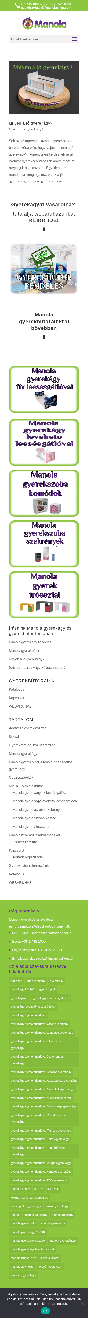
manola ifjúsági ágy (23, 1258)
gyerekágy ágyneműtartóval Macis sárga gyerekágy (44, 1106)
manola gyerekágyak (63, 1240)
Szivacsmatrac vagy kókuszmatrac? (37, 667)
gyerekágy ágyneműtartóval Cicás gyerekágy (39, 1024)
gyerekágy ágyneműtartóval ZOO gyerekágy (39, 1180)
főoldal (14, 737)
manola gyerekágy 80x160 (28, 1240)
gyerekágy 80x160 (22, 989)
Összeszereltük (21, 777)
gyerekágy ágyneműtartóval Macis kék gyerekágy (42, 1089)
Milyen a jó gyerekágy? (31, 123)
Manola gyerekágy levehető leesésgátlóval (44, 801)
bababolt (16, 981)
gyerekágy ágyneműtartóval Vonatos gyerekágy (41, 1171)
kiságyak (53, 1189)
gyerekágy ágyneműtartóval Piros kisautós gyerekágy (38, 1119)
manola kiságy (49, 1258)
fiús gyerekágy (36, 981)
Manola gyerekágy (23, 754)
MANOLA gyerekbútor (26, 786)
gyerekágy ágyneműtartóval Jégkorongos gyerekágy (37, 1060)
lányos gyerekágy (57, 1206)
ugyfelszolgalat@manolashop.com (49, 958)
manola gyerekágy (53, 1223)
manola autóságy (36, 1215)
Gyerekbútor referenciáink (29, 866)
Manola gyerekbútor (24, 650)
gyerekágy (56, 981)
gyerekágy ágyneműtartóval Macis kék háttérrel (41, 1098)
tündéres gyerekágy (23, 1275)
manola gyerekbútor (23, 1223)
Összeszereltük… (26, 842)
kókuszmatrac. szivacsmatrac (29, 1197)
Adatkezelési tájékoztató (27, 728)
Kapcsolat (16, 698)
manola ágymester (22, 1266)
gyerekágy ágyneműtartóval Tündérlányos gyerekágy (38, 1151)
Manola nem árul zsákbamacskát (34, 835)
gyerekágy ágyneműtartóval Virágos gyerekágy (41, 1163)
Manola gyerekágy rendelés (30, 642)
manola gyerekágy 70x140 (28, 1232)
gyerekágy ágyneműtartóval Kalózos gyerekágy (41, 1072)
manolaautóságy (62, 1215)
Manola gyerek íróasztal (30, 827)
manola (15, 1215)
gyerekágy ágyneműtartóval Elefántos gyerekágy (42, 1032)
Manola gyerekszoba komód (34, 818)
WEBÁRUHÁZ (20, 706)
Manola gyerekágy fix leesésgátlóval (40, 793)
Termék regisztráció (27, 857)
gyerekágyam (19, 998)
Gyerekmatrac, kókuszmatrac (32, 745)
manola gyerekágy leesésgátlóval (32, 1249)
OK (45, 1311)
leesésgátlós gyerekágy (26, 1206)
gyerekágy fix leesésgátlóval (51, 998)
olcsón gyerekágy (50, 1266)
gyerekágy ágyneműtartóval (28, 1015)
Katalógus (16, 689)
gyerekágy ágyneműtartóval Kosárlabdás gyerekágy (44, 1080)
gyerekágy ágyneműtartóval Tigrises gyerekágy (41, 1130)
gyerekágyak (47, 989)
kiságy (38, 1189)
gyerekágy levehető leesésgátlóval (33, 1006)
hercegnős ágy (20, 1189)
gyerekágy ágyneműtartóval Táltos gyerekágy (40, 1139)
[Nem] (82, 1303)
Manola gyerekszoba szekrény (36, 810)
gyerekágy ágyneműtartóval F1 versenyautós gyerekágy (39, 1045)
